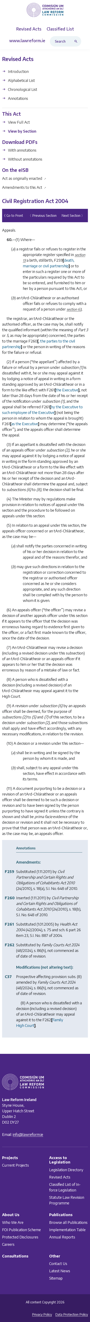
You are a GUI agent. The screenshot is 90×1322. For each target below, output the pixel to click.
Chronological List (22, 89)
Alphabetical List (21, 80)
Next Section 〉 (73, 215)
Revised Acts (59, 1176)
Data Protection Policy (71, 1314)
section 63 (74, 309)
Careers (8, 1244)
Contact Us (58, 1263)
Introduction (18, 71)
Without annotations (24, 159)
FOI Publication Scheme (21, 1229)
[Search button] (76, 41)
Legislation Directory (66, 1169)
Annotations (17, 98)
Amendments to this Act (24, 187)
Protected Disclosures (20, 1236)
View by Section (21, 131)
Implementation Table (67, 1229)
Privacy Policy (42, 1314)
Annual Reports (62, 1236)
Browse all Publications (68, 1222)
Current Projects (15, 1165)
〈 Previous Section (42, 215)
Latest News (59, 1270)
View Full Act (18, 122)
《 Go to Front (12, 215)
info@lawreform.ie (28, 1134)
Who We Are (12, 1222)
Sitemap (56, 1278)
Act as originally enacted (24, 178)
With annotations (21, 150)
